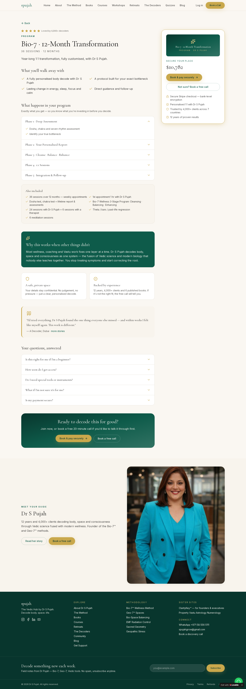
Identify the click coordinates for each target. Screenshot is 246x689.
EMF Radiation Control (138, 622)
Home (47, 5)
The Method (74, 5)
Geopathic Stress (135, 631)
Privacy (190, 684)
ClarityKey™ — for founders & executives (201, 608)
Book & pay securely (72, 438)
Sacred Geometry (136, 626)
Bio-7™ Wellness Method (140, 608)
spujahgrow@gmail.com (192, 629)
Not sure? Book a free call (193, 86)
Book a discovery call (191, 634)
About (58, 5)
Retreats (135, 5)
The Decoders (152, 5)
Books (89, 5)
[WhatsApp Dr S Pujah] (239, 682)
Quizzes (170, 5)
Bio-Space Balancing (137, 617)
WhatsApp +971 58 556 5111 (194, 624)
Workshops (118, 5)
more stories (58, 331)
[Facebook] (28, 619)
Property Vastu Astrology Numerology (200, 612)
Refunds (211, 684)
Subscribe (216, 668)
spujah (27, 5)
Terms (200, 684)
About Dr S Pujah (83, 608)
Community (80, 636)
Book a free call (107, 438)
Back (27, 23)
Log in (199, 5)
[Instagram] (23, 619)
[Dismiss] (242, 685)
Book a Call (215, 5)
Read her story (34, 541)
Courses (102, 5)
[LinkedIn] (33, 619)
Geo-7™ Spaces (135, 612)
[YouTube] (39, 619)
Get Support (80, 645)
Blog (182, 5)
